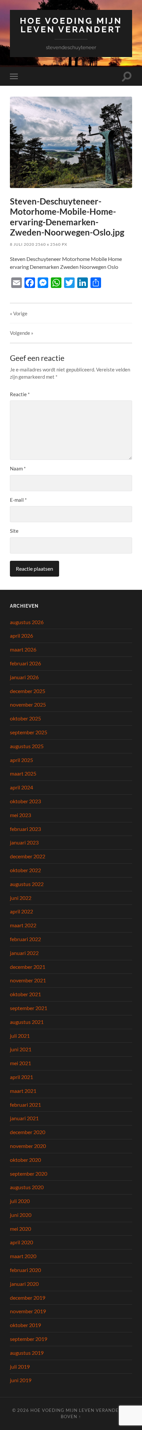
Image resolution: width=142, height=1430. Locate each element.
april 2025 (21, 760)
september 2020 (28, 1173)
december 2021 (27, 967)
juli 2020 (20, 1201)
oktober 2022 (25, 870)
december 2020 (27, 1132)
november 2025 (28, 704)
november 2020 (28, 1146)
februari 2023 (25, 829)
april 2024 (21, 787)
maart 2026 (23, 649)
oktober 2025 (25, 718)
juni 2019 (20, 1380)
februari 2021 (25, 1104)
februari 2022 (25, 939)
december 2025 (27, 691)
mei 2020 (20, 1228)
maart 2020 (23, 1256)
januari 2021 (24, 1118)
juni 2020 (20, 1215)
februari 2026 (25, 663)
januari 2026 (24, 677)
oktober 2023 (25, 801)
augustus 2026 (27, 622)
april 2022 (21, 911)
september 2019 (28, 1339)
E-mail (18, 500)
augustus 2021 (27, 1022)
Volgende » (21, 333)
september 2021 (28, 1008)
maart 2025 (23, 773)
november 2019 (28, 1311)
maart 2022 (23, 925)
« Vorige (18, 313)
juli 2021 (20, 1036)
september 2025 (28, 732)
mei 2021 (20, 1063)
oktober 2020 (25, 1160)
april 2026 (21, 635)
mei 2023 (20, 815)
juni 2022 (20, 898)
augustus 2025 (27, 746)
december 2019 (27, 1297)
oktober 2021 (25, 994)
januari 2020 (24, 1284)
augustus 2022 (27, 884)
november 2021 (28, 980)
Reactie (20, 394)
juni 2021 (20, 1049)
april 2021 (21, 1077)
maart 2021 (23, 1091)
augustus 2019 (27, 1353)
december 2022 (27, 856)
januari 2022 (24, 953)
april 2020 (21, 1242)
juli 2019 (20, 1366)
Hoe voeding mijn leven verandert (71, 25)
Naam (18, 468)
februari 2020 (25, 1270)
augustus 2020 (27, 1187)
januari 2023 (24, 842)
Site (14, 531)
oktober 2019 (25, 1325)
